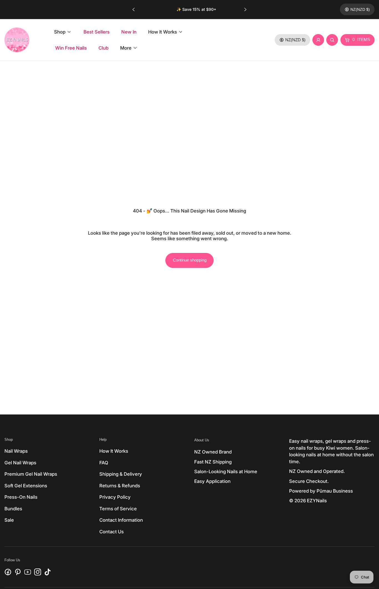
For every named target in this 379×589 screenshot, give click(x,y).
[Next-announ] (245, 9)
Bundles (13, 508)
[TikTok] (47, 571)
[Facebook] (7, 571)
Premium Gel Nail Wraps (30, 474)
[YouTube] (27, 571)
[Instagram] (37, 571)
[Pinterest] (17, 571)
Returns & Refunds (119, 485)
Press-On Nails (20, 497)
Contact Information (121, 520)
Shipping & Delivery (120, 474)
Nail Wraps (16, 451)
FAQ (103, 462)
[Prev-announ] (134, 9)
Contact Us (111, 531)
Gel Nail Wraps (20, 462)
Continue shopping (189, 260)
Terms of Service (118, 508)
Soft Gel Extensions (25, 485)
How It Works (113, 451)
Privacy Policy (115, 497)
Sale (9, 520)
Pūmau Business (335, 491)
